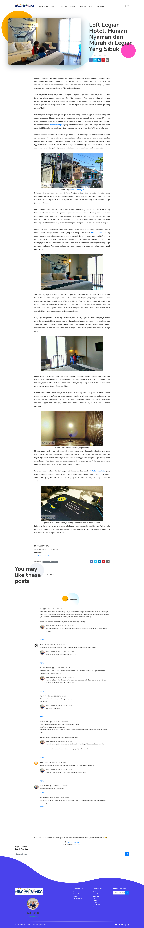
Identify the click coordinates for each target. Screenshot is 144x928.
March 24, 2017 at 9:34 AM (53, 609)
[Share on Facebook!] (91, 60)
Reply (42, 640)
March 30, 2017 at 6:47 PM (59, 722)
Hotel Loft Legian (77, 190)
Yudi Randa (92, 55)
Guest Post (96, 905)
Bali (45, 562)
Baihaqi (43, 645)
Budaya (91, 6)
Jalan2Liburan (45, 668)
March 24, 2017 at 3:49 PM (57, 645)
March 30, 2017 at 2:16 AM (58, 696)
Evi (41, 609)
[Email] (107, 60)
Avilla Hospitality (99, 471)
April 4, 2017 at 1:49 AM (65, 741)
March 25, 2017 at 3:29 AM (66, 677)
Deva (94, 907)
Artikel (95, 902)
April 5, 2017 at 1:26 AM (65, 769)
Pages (46, 6)
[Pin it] (103, 60)
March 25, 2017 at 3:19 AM (66, 626)
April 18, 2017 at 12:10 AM (60, 786)
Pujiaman (43, 696)
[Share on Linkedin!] (99, 60)
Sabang (75, 896)
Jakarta (95, 900)
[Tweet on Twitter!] (95, 60)
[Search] (127, 854)
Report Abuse (21, 846)
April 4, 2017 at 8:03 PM (58, 763)
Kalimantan (96, 909)
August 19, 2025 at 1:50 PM (60, 797)
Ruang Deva (55, 6)
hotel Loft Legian (57, 125)
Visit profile (33, 917)
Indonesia (64, 6)
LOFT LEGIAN (97, 233)
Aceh (94, 892)
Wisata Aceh (99, 6)
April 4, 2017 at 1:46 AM (65, 705)
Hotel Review (82, 6)
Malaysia (73, 6)
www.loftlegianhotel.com (43, 556)
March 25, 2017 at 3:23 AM (66, 651)
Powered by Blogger (72, 842)
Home (41, 6)
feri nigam (44, 763)
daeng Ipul (44, 722)
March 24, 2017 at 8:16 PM (62, 668)
